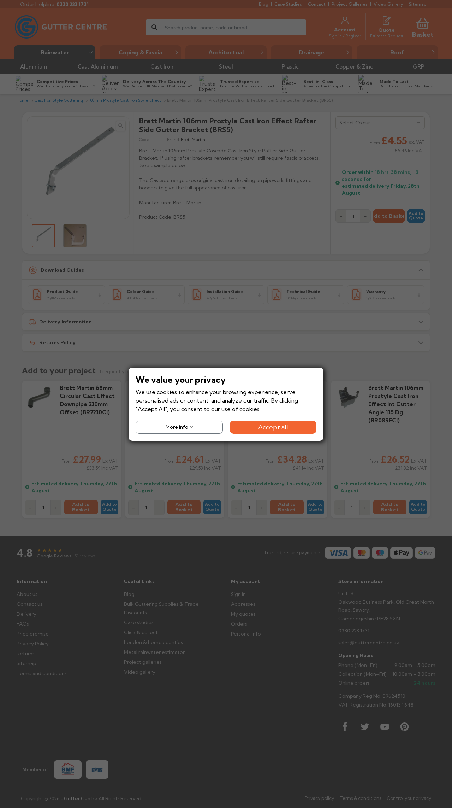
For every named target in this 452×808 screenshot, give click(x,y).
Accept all (273, 427)
